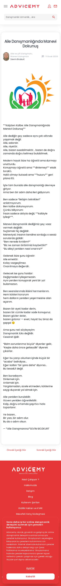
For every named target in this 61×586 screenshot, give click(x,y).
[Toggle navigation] (6, 6)
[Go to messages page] (55, 6)
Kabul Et (30, 576)
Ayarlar (30, 568)
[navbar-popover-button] (49, 6)
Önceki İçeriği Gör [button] (16, 450)
